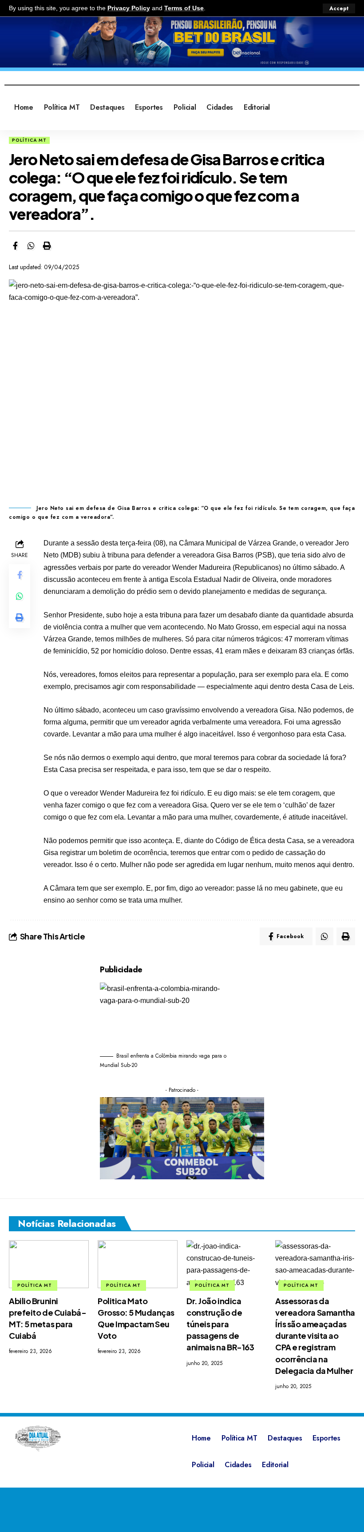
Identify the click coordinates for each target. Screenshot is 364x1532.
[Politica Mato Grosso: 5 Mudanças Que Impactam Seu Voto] (138, 1264)
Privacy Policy (128, 8)
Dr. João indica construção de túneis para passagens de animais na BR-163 (220, 1324)
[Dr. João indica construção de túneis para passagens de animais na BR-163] (226, 1264)
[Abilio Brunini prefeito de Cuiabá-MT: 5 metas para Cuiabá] (49, 1264)
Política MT (29, 140)
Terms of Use (184, 8)
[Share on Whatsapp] (31, 246)
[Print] (47, 246)
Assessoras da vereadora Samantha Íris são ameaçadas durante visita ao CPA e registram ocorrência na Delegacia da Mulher (315, 1336)
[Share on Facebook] (15, 246)
